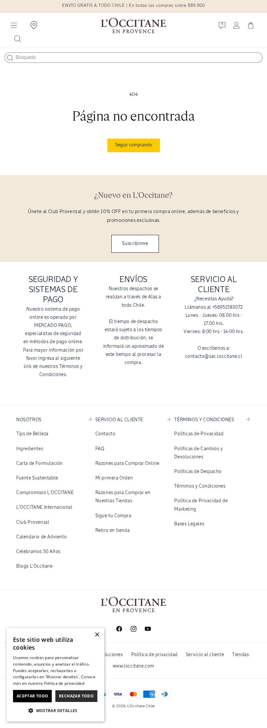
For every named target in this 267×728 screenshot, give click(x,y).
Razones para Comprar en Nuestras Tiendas (123, 497)
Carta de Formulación (39, 463)
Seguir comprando (133, 145)
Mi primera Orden (114, 478)
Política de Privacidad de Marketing (201, 505)
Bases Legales (189, 524)
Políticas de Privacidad (198, 434)
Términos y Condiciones (199, 486)
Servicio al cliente (205, 655)
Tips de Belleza (32, 434)
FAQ (100, 449)
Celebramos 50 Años (38, 551)
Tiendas (240, 655)
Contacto (105, 434)
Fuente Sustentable (37, 478)
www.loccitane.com (133, 666)
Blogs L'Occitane (34, 566)
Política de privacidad (154, 655)
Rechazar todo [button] (76, 696)
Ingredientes (29, 449)
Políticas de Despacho (198, 471)
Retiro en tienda (112, 530)
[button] (14, 25)
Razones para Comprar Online (127, 463)
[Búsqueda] (10, 57)
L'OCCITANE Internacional (44, 507)
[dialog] (55, 674)
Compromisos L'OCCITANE (45, 493)
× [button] (96, 634)
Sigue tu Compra (113, 516)
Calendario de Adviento (41, 537)
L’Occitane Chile (141, 706)
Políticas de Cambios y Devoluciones (198, 453)
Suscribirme (135, 243)
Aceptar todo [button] (33, 696)
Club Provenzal (32, 522)
